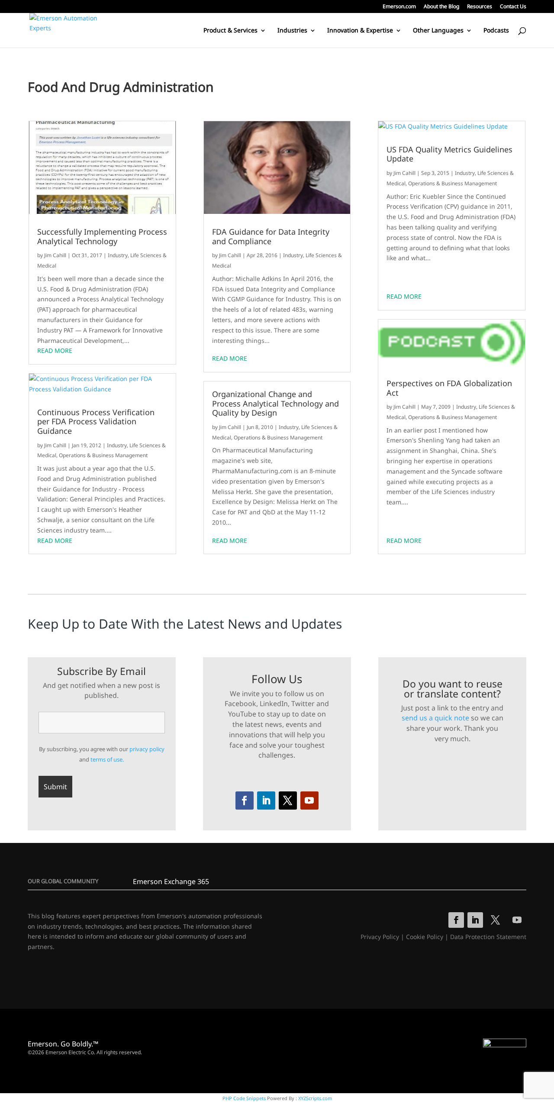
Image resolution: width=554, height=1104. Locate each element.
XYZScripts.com (315, 1098)
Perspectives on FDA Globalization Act (449, 388)
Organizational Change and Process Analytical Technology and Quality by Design (275, 404)
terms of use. (107, 759)
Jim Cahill (55, 255)
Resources (479, 7)
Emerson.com (399, 7)
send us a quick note (435, 718)
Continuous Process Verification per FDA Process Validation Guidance (96, 422)
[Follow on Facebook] (244, 800)
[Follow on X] (288, 800)
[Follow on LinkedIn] (266, 800)
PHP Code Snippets (244, 1098)
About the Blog (441, 7)
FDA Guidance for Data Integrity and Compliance (270, 236)
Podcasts (496, 30)
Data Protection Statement (488, 937)
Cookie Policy (424, 937)
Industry (118, 255)
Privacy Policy (380, 937)
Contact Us (513, 7)
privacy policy (146, 749)
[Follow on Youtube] (309, 800)
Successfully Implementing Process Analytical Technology (102, 236)
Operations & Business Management (103, 455)
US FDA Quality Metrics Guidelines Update (449, 154)
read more (54, 350)
